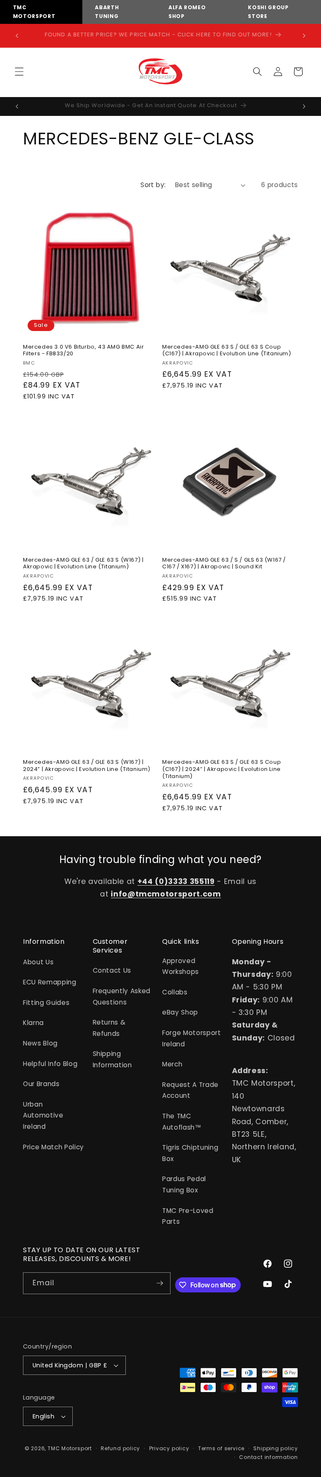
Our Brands (41, 1083)
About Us (38, 962)
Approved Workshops (180, 966)
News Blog (40, 1043)
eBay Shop (180, 1012)
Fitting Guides (46, 1002)
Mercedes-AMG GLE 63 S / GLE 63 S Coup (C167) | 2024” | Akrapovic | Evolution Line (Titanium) (221, 769)
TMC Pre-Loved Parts (188, 1216)
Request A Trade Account (190, 1090)
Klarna (33, 1022)
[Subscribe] (160, 1283)
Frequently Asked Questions (122, 996)
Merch (172, 1064)
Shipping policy (275, 1448)
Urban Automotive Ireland (43, 1115)
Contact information (268, 1457)
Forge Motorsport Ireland (191, 1038)
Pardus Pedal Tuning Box (184, 1184)
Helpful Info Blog (50, 1063)
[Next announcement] (304, 35)
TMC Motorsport (70, 1448)
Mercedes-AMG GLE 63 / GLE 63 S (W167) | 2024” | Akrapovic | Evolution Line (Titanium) (86, 766)
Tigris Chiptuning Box (190, 1153)
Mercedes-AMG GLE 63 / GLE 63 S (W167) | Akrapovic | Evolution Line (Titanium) (83, 564)
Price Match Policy (53, 1147)
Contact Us (112, 970)
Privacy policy (169, 1448)
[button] (19, 72)
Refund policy (120, 1448)
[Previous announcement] (17, 35)
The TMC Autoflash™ (181, 1122)
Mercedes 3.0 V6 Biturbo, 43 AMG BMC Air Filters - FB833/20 (83, 351)
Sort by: (153, 184)
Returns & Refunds (109, 1028)
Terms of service (221, 1448)
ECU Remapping (49, 982)
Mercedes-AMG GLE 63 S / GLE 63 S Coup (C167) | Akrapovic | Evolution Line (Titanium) (226, 351)
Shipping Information (112, 1059)
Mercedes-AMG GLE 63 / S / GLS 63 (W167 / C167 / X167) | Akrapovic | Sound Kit (224, 564)
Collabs (175, 992)
